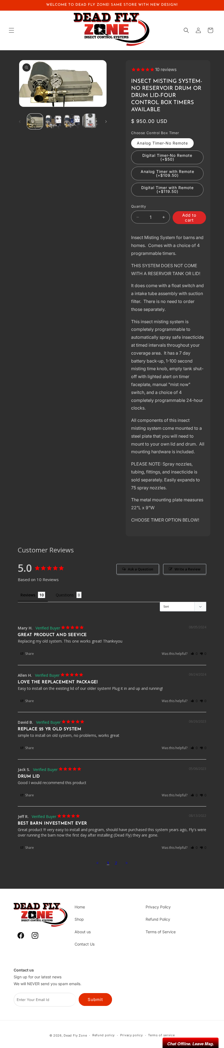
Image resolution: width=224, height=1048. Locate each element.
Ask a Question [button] (140, 569)
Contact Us (85, 944)
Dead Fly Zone (75, 1035)
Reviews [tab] (27, 594)
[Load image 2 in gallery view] (53, 121)
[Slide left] (20, 122)
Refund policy (103, 1035)
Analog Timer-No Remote (162, 143)
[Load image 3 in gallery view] (72, 121)
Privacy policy (131, 1035)
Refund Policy (158, 919)
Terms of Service (161, 931)
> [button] (126, 863)
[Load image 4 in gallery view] (90, 121)
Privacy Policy (158, 907)
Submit (95, 999)
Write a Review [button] (188, 569)
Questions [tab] (65, 594)
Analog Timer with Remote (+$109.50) (167, 173)
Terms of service (161, 1035)
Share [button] (29, 653)
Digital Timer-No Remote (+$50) (167, 157)
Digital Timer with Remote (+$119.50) (167, 189)
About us (83, 931)
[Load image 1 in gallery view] (35, 121)
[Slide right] (106, 122)
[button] (11, 30)
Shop (79, 919)
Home (80, 907)
